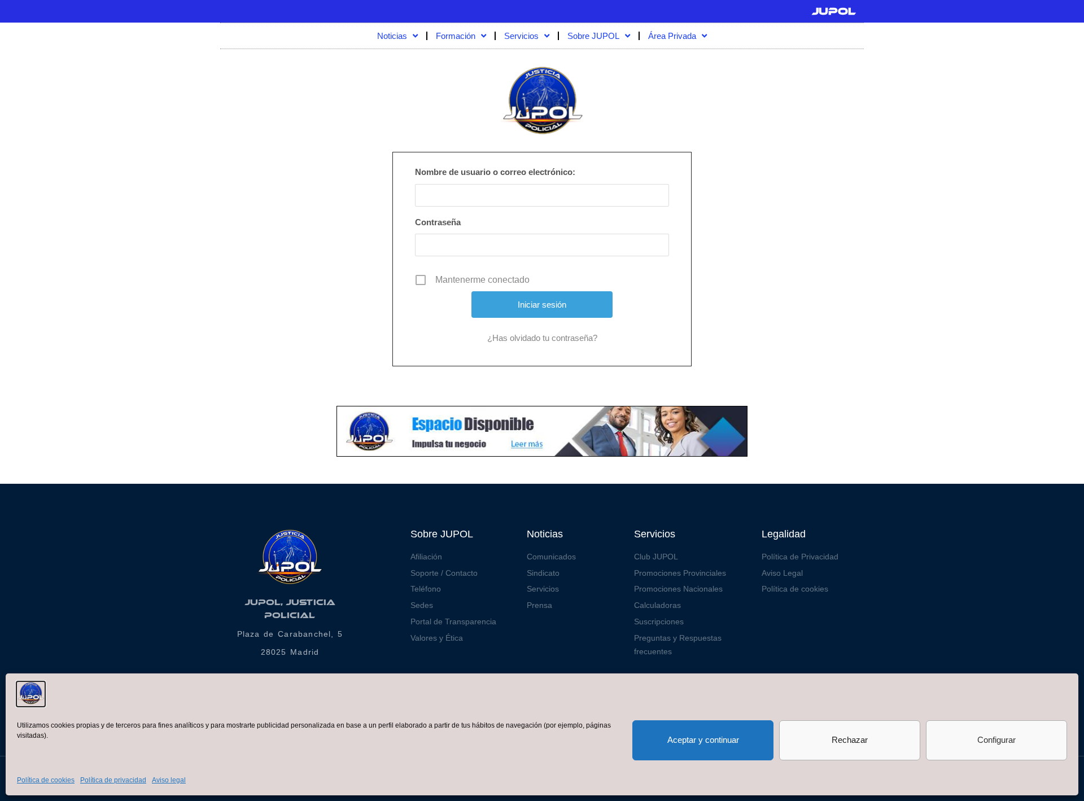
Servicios (521, 36)
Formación (455, 36)
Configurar (996, 740)
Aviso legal (169, 780)
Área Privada (672, 36)
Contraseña (438, 222)
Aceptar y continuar (703, 740)
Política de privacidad (113, 780)
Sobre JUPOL (593, 36)
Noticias (392, 36)
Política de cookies (46, 780)
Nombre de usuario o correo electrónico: (495, 172)
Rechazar (850, 740)
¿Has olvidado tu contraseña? (542, 338)
